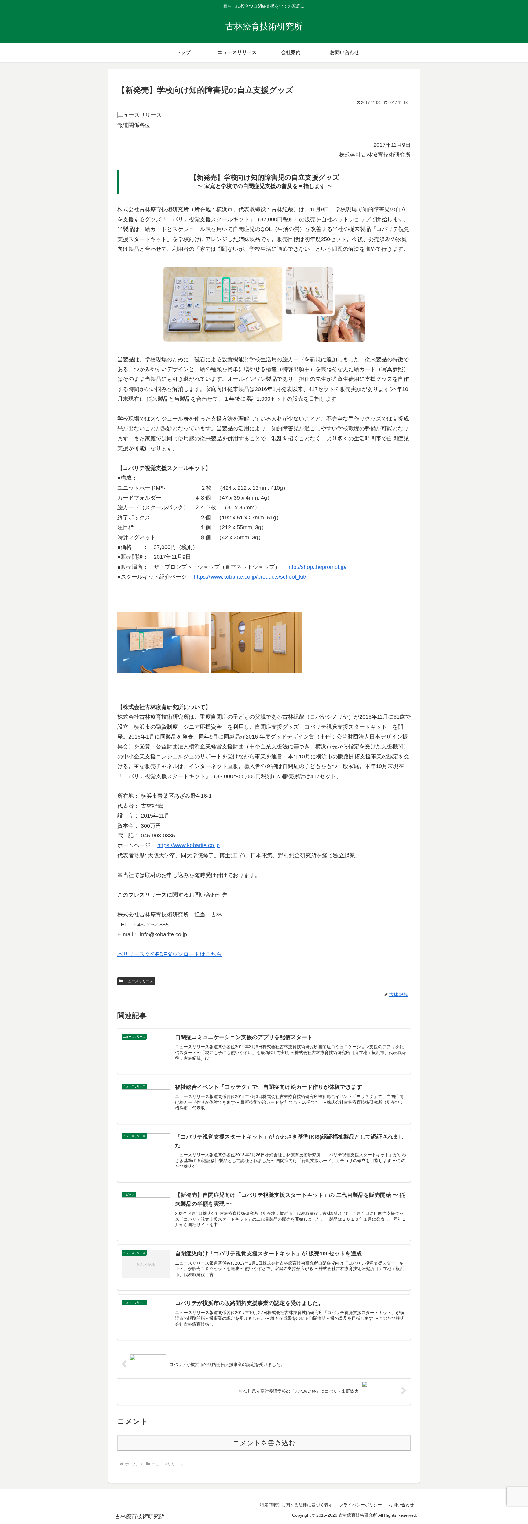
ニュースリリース (138, 981)
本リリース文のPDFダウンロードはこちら (169, 954)
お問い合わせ (401, 1504)
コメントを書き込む (264, 1443)
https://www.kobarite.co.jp (188, 845)
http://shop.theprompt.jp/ (316, 567)
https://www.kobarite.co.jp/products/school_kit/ (250, 577)
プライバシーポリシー (360, 1504)
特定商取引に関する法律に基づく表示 (296, 1504)
